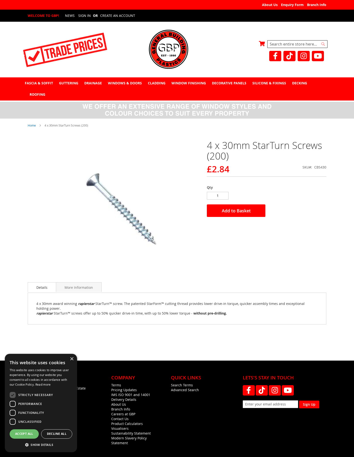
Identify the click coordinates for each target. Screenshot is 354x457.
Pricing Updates (124, 390)
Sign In (84, 15)
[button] (41, 444)
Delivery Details (123, 399)
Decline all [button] (56, 434)
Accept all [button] (24, 434)
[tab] (177, 88)
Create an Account (117, 15)
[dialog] (41, 403)
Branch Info (316, 4)
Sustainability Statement (131, 433)
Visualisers (120, 428)
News (70, 15)
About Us (270, 4)
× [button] (71, 359)
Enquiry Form (292, 4)
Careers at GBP (123, 414)
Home (32, 125)
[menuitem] (39, 83)
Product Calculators (127, 423)
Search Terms (182, 385)
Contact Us (120, 419)
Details (41, 287)
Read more (43, 384)
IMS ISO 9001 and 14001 (130, 394)
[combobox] (297, 44)
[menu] (177, 88)
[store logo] (177, 49)
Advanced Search (185, 390)
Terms (116, 385)
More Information (79, 287)
